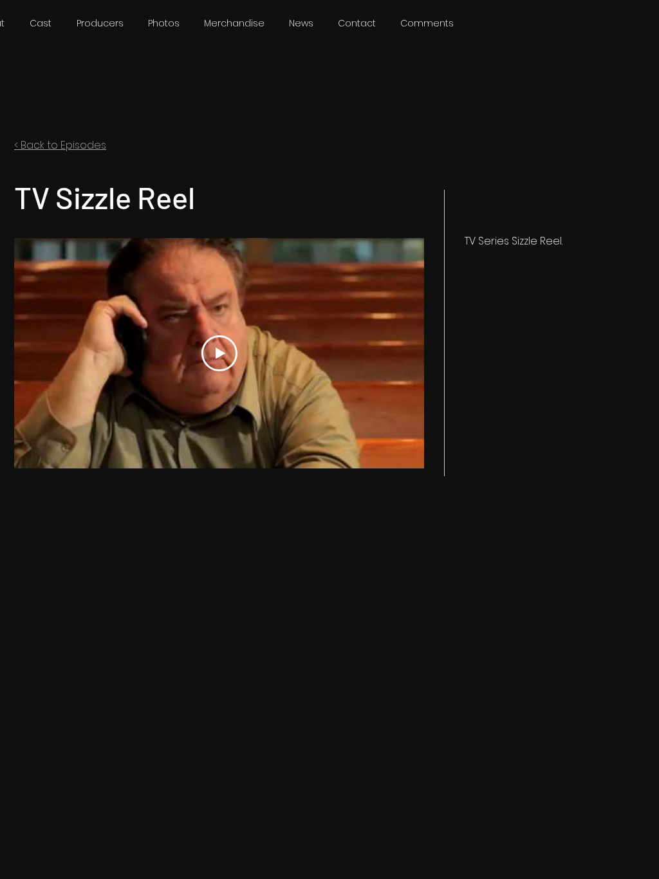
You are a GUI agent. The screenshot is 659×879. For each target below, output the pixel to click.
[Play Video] (219, 353)
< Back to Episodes (60, 145)
